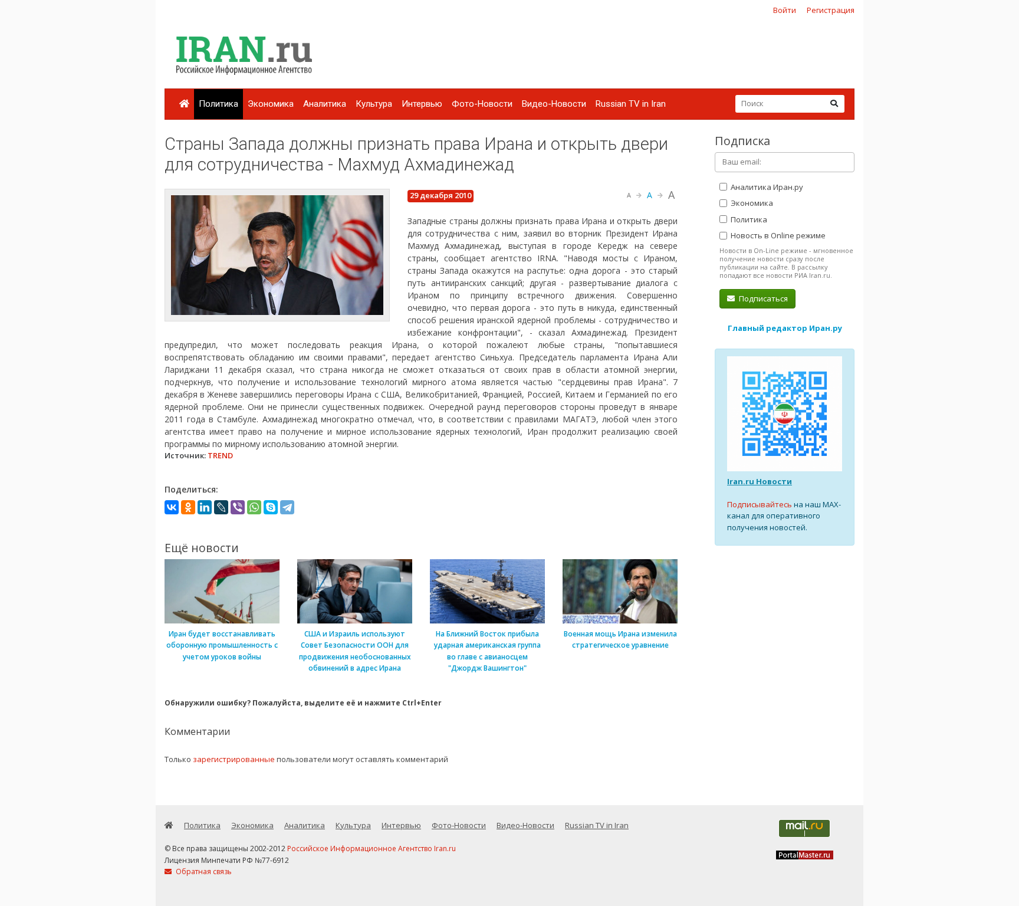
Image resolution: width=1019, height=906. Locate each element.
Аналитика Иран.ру (766, 187)
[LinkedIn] (205, 507)
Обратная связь (203, 871)
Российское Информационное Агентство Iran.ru (371, 848)
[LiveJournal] (221, 507)
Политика (218, 104)
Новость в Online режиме (777, 235)
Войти (784, 10)
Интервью (422, 104)
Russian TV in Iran (631, 104)
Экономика (271, 104)
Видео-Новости (554, 104)
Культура (374, 104)
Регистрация (830, 10)
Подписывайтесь (759, 504)
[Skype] (271, 507)
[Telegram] (287, 507)
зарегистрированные (234, 759)
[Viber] (238, 507)
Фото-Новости (482, 104)
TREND (220, 455)
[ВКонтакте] (172, 507)
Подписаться (762, 298)
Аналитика (324, 104)
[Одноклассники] (188, 507)
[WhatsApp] (254, 507)
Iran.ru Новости (759, 481)
